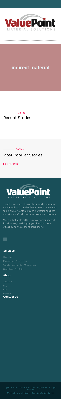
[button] (30, 37)
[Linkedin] (30, 4)
